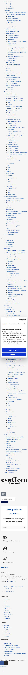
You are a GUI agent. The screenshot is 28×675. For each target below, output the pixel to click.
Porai (9, 169)
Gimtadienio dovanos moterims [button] (14, 100)
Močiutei (10, 182)
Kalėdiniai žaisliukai (13, 144)
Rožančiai (10, 46)
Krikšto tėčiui (11, 194)
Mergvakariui (9, 87)
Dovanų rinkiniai (12, 123)
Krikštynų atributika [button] (11, 33)
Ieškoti (4, 502)
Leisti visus (14, 350)
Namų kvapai (9, 219)
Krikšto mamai (11, 184)
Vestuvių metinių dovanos (13, 85)
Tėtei (9, 190)
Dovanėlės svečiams (13, 37)
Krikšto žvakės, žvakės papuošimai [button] (15, 14)
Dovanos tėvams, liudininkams (14, 73)
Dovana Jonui (9, 6)
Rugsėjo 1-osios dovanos (12, 110)
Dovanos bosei (12, 115)
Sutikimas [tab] (4, 324)
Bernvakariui (9, 90)
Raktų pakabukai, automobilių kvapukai (16, 211)
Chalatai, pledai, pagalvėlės (13, 226)
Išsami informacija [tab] (15, 324)
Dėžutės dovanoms (11, 217)
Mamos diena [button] (9, 175)
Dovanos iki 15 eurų (13, 148)
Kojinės (8, 228)
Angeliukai (10, 54)
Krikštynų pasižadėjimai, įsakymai (17, 52)
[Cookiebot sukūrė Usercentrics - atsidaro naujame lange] (19, 320)
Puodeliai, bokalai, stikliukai (13, 201)
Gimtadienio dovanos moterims (14, 98)
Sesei (9, 102)
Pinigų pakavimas (9, 234)
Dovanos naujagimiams (12, 96)
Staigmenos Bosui (12, 117)
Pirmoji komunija (10, 62)
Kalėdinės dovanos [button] (11, 125)
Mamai (9, 180)
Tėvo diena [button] (9, 186)
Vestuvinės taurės (10, 75)
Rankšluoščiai (9, 224)
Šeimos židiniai (10, 71)
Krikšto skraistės (12, 27)
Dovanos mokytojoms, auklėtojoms (17, 152)
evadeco (4, 567)
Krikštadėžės (11, 39)
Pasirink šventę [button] (8, 92)
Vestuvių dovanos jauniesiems (14, 81)
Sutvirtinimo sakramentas (13, 64)
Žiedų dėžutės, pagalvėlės (13, 77)
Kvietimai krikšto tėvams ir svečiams (16, 12)
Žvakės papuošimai (13, 18)
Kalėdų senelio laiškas (15, 131)
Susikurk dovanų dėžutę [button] (10, 196)
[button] (14, 238)
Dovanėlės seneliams (13, 35)
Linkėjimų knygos (10, 60)
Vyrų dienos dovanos (11, 94)
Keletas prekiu (9, 8)
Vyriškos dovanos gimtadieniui (14, 106)
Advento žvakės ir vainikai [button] (13, 230)
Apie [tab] (24, 324)
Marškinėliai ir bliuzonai (12, 221)
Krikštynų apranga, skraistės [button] (13, 20)
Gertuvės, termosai (11, 203)
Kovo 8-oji (8, 171)
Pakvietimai (9, 69)
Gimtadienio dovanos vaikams (14, 108)
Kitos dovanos (9, 209)
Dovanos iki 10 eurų (13, 150)
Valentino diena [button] (10, 163)
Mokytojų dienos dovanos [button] (13, 119)
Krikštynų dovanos (11, 29)
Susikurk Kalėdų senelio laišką (17, 134)
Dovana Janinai (10, 4)
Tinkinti (13, 354)
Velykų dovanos (10, 173)
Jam (9, 167)
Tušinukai (8, 207)
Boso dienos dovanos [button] (11, 113)
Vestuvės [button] (6, 66)
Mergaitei (10, 22)
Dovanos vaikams (12, 159)
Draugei (10, 104)
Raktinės (8, 205)
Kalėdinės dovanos (13, 140)
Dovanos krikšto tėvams (12, 31)
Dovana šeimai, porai (13, 146)
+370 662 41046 (11, 581)
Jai (8, 165)
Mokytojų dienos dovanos (14, 121)
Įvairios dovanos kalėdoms (15, 161)
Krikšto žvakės (11, 16)
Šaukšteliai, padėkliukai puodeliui (15, 198)
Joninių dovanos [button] (8, 2)
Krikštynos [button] (7, 10)
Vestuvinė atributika (11, 83)
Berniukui (10, 25)
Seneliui (10, 192)
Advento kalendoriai (13, 232)
